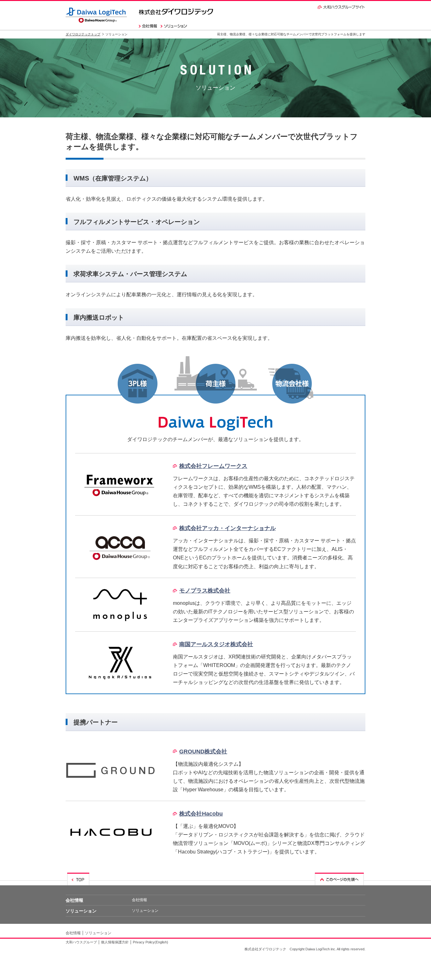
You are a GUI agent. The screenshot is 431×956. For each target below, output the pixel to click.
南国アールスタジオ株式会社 (216, 644)
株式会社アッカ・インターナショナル (227, 528)
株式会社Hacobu (201, 814)
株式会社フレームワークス (213, 466)
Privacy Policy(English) (150, 942)
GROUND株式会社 (203, 751)
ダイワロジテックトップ (83, 34)
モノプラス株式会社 (204, 590)
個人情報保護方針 (115, 942)
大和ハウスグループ (81, 942)
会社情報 (74, 900)
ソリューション (81, 910)
